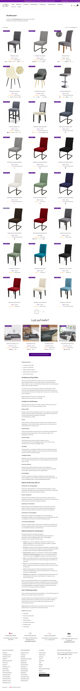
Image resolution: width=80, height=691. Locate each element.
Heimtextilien (60, 4)
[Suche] (71, 5)
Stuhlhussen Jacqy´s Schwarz (65, 268)
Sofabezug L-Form (6, 666)
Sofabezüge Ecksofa (6, 654)
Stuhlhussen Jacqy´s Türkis (40, 268)
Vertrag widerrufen (44, 675)
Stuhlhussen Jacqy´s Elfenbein (40, 302)
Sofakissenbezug (24, 668)
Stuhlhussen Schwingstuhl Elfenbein (14, 197)
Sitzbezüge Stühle (27, 624)
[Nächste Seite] (43, 312)
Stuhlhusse (23, 656)
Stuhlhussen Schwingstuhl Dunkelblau (65, 197)
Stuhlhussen (18, 4)
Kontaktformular (42, 652)
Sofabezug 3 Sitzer (25, 652)
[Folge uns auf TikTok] (69, 658)
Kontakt (19, 6)
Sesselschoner (24, 660)
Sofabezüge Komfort (49, 343)
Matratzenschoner (24, 664)
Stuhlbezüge (25, 618)
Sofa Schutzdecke (6, 676)
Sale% (13, 4)
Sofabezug (4, 652)
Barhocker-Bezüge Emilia (65, 91)
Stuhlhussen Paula (65, 55)
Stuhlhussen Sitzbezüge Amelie (40, 126)
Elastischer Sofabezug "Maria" (67, 343)
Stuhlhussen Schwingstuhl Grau (65, 126)
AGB (40, 662)
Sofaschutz (4, 664)
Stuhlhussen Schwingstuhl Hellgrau (14, 162)
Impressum (41, 656)
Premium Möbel (5, 670)
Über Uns (14, 6)
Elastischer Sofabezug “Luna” (13, 343)
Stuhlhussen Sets (24, 680)
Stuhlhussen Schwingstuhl (40, 55)
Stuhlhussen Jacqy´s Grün (14, 268)
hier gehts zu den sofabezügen (40, 354)
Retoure (40, 670)
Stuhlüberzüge (26, 626)
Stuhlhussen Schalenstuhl (14, 91)
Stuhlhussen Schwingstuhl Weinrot (40, 162)
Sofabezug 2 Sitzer (6, 674)
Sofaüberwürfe (42, 4)
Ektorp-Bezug (5, 668)
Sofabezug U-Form (6, 656)
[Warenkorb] (77, 5)
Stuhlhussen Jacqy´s (14, 55)
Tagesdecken (23, 672)
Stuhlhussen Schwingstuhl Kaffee (14, 233)
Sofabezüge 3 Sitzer (25, 676)
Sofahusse (4, 658)
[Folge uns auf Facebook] (59, 658)
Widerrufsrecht (42, 654)
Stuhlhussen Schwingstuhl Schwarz (65, 162)
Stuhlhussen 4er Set (6, 680)
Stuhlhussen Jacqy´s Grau (65, 233)
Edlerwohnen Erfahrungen (44, 668)
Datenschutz (41, 660)
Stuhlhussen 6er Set (6, 678)
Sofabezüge (25, 4)
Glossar (40, 666)
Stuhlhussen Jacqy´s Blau (65, 302)
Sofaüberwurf (23, 666)
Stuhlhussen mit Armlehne (40, 91)
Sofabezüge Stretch (25, 678)
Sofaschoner (5, 662)
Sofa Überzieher (24, 674)
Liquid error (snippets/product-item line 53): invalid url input (65, 102)
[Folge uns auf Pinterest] (66, 658)
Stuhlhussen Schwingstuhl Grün (39, 197)
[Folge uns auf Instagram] (62, 658)
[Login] (74, 5)
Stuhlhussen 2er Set (6, 682)
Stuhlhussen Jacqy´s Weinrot (14, 302)
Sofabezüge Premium (30, 343)
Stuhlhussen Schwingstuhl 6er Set (40, 233)
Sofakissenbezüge (51, 4)
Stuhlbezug (23, 654)
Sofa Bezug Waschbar (7, 672)
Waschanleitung (42, 672)
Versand (40, 658)
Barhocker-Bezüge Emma (14, 126)
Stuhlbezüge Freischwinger (28, 622)
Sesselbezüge (23, 662)
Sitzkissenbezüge (33, 4)
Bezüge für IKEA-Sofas (7, 660)
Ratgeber (41, 664)
